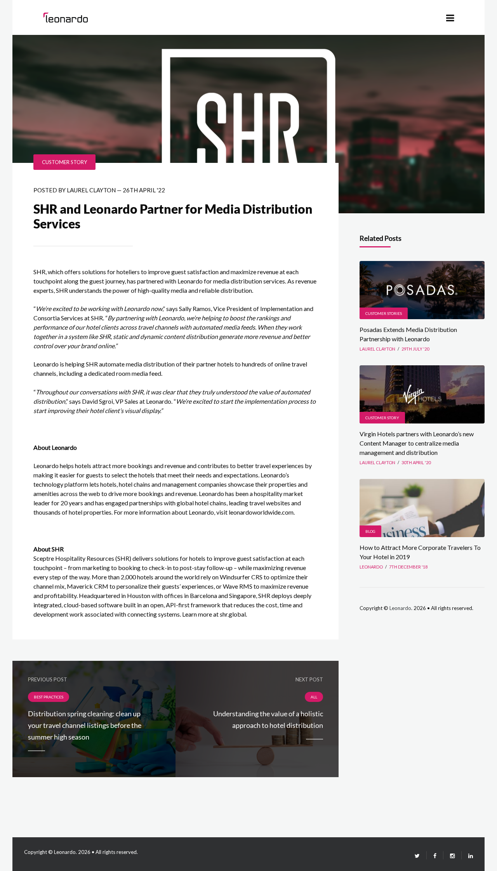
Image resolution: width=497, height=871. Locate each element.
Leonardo (400, 608)
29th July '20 (415, 348)
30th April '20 (416, 462)
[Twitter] (417, 855)
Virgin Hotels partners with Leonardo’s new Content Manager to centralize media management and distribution (417, 443)
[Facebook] (435, 855)
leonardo (371, 566)
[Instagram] (452, 855)
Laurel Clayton (91, 190)
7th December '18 (408, 566)
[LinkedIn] (467, 855)
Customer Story (64, 162)
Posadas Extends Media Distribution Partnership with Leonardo (408, 334)
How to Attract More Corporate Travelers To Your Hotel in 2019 (420, 552)
